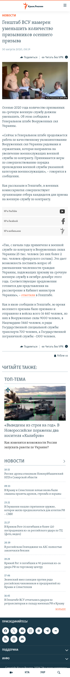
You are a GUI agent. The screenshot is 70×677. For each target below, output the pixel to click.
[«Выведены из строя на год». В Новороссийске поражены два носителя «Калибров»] (35, 403)
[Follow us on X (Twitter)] (13, 630)
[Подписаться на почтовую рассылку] (22, 639)
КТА (27, 672)
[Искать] (58, 672)
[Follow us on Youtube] (22, 630)
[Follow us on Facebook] (5, 630)
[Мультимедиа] (11, 672)
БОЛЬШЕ (60, 609)
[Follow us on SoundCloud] (55, 630)
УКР (42, 672)
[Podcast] (13, 639)
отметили (28, 295)
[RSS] (5, 639)
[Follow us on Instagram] (30, 630)
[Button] (28, 57)
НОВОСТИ (14, 461)
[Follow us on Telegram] (47, 630)
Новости (9, 15)
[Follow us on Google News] (38, 630)
